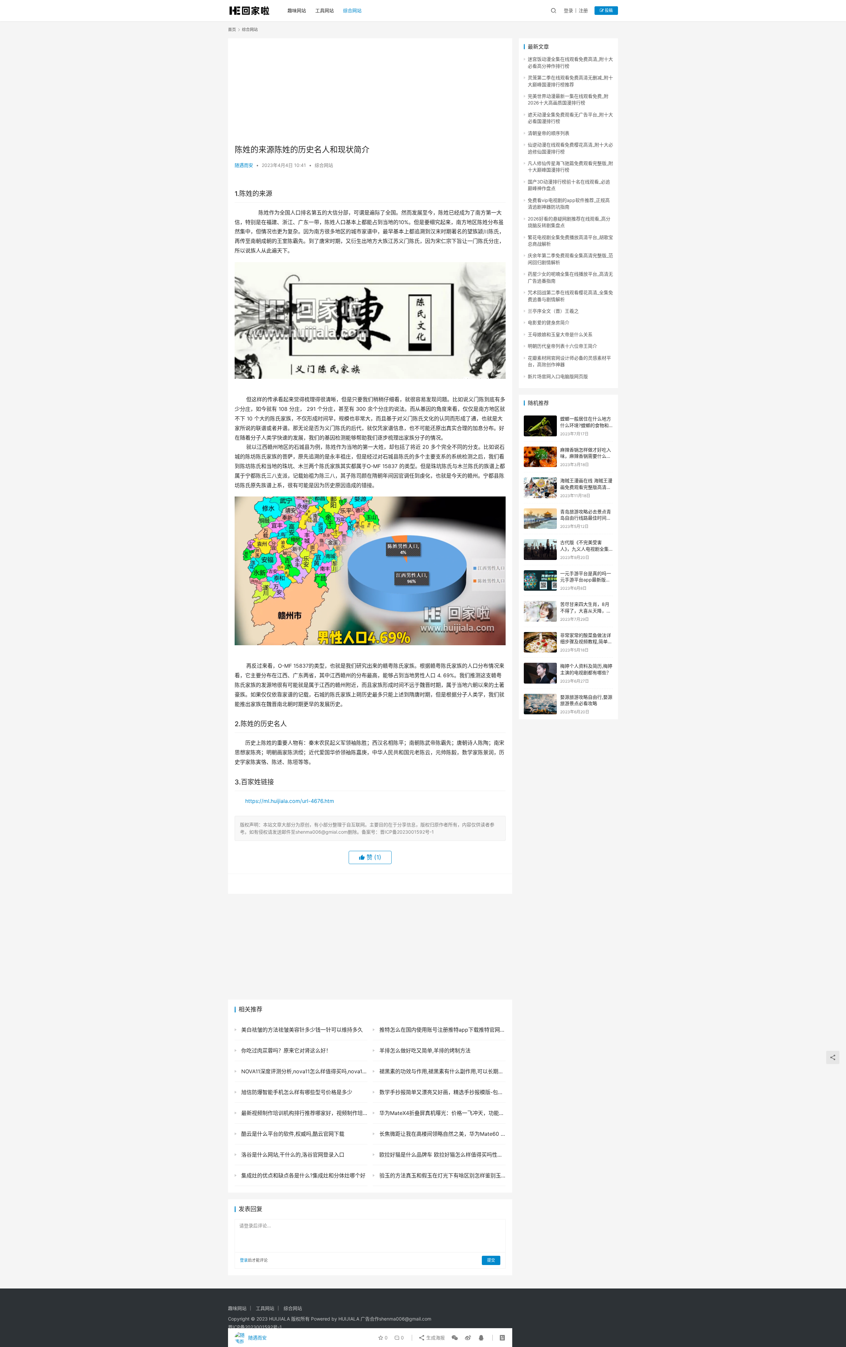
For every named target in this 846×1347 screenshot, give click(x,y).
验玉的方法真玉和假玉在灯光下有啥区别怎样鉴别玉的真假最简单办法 (442, 1175)
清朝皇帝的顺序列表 (548, 133)
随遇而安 (244, 165)
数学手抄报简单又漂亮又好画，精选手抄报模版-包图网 (442, 1092)
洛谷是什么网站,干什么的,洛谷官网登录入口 (292, 1154)
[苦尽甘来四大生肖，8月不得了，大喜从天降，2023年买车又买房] (540, 611)
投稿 (608, 10)
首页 (232, 29)
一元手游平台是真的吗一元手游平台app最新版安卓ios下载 (585, 580)
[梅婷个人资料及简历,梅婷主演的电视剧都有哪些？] (540, 673)
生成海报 (435, 1337)
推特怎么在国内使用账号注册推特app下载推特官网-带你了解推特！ (442, 1029)
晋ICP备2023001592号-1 (255, 1327)
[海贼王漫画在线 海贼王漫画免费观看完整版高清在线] (540, 487)
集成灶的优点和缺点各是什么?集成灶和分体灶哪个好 (302, 1175)
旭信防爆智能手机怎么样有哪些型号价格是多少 (296, 1092)
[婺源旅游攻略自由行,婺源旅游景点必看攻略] (540, 704)
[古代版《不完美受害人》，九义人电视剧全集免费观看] (540, 549)
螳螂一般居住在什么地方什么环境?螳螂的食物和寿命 (585, 425)
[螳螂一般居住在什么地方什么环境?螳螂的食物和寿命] (540, 426)
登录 (568, 10)
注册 (583, 10)
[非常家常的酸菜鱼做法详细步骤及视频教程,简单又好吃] (540, 642)
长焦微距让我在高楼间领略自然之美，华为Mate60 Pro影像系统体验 (442, 1133)
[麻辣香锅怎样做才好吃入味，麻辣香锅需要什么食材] (540, 457)
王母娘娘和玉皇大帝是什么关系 (560, 334)
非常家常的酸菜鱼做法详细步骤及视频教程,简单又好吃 (586, 641)
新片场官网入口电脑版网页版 (558, 376)
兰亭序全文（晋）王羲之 (553, 311)
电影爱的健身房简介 (548, 322)
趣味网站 (297, 10)
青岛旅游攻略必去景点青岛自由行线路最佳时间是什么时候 (585, 518)
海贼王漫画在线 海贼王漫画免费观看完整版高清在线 (586, 487)
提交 (491, 1260)
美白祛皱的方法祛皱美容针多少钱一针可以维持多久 (301, 1029)
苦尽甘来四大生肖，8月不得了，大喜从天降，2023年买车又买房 (584, 610)
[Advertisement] (370, 91)
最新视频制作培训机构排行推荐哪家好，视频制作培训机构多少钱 (303, 1113)
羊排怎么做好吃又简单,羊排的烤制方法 (424, 1050)
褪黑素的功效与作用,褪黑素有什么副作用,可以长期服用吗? (442, 1071)
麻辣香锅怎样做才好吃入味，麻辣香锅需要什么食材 (585, 456)
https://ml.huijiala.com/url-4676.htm (289, 801)
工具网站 (324, 10)
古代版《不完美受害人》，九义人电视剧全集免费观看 (584, 548)
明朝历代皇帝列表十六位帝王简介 (562, 346)
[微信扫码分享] (455, 1338)
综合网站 (352, 10)
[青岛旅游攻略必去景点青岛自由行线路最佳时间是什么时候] (540, 518)
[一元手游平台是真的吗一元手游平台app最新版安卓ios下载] (540, 580)
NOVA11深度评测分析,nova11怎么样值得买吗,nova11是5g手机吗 (303, 1071)
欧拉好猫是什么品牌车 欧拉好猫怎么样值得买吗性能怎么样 (442, 1154)
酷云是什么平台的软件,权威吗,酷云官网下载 (292, 1133)
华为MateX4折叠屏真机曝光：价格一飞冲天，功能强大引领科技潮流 (442, 1113)
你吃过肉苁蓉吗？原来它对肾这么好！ (285, 1050)
